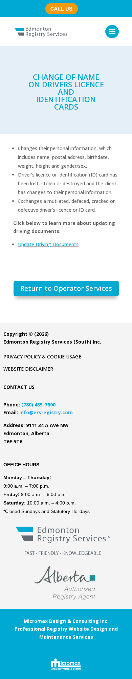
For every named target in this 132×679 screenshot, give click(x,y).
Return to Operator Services (66, 288)
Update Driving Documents (48, 244)
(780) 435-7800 (63, 5)
